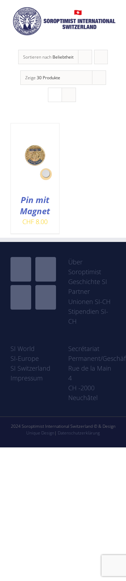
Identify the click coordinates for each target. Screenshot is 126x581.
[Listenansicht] (69, 95)
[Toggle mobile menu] (112, 39)
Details (40, 166)
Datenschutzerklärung (79, 433)
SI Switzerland (30, 368)
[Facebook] (20, 269)
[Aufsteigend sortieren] (101, 57)
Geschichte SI (87, 281)
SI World (22, 348)
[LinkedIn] (45, 297)
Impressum (26, 378)
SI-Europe (24, 358)
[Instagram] (20, 297)
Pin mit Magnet (35, 205)
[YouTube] (45, 269)
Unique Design (40, 433)
